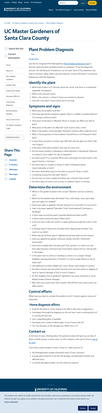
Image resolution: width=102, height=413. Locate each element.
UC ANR (7, 23)
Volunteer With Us (13, 96)
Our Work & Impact (63, 10)
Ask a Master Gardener (11, 78)
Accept (93, 408)
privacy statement (11, 402)
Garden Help (11, 85)
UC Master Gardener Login (14, 126)
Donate (92, 3)
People (14, 2)
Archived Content (12, 137)
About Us (9, 70)
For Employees (36, 2)
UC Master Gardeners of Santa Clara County (28, 23)
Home (8, 65)
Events (26, 2)
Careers (7, 2)
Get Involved (78, 10)
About (51, 10)
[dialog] (51, 402)
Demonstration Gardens (11, 112)
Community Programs (10, 103)
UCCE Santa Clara (13, 119)
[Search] (77, 3)
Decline (83, 408)
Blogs (20, 2)
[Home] (17, 10)
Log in (83, 3)
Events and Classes (13, 90)
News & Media (91, 10)
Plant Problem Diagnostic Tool (76, 63)
